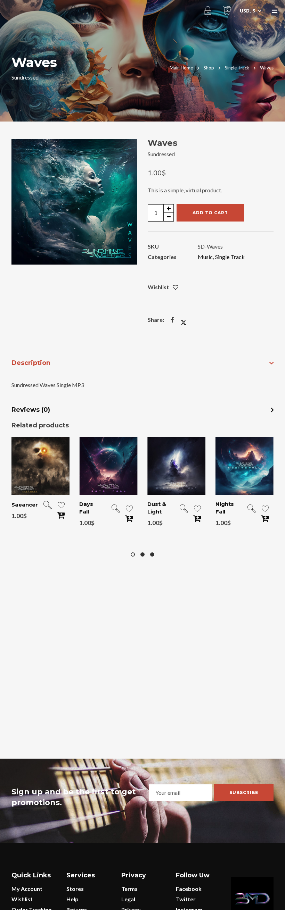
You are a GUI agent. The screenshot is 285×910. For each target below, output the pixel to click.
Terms (129, 888)
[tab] (142, 363)
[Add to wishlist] (175, 287)
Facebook (189, 888)
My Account (26, 888)
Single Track (230, 256)
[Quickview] (47, 505)
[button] (127, 149)
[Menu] (274, 10)
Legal (128, 899)
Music (205, 256)
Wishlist (22, 899)
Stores (75, 888)
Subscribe (243, 792)
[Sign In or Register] (207, 10)
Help (72, 899)
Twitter (186, 899)
